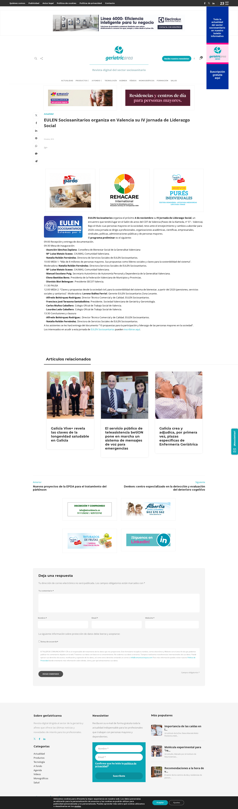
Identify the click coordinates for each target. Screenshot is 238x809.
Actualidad (67, 81)
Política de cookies (66, 3)
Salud (174, 81)
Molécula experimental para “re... (182, 749)
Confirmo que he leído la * (115, 765)
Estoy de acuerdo (49, 641)
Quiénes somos (17, 3)
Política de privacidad (91, 3)
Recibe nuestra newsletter (176, 58)
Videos (37, 774)
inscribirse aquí (132, 329)
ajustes (77, 806)
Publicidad (34, 3)
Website (149, 618)
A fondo (96, 81)
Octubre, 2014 (49, 139)
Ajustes (176, 802)
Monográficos (146, 81)
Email (95, 618)
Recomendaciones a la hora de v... (184, 770)
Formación (162, 81)
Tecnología (111, 81)
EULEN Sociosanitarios (102, 329)
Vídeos (132, 81)
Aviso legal (48, 3)
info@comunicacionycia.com (141, 657)
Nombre (42, 618)
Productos (81, 81)
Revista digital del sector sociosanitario (119, 70)
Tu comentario (46, 591)
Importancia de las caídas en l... (182, 728)
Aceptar (160, 802)
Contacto (110, 3)
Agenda (123, 81)
